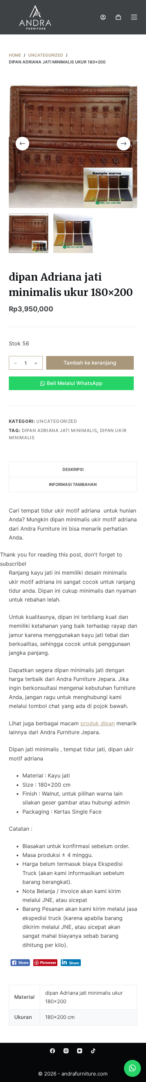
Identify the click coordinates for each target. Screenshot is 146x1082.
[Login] (103, 17)
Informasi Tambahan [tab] (73, 484)
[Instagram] (66, 1050)
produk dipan (97, 723)
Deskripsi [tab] (73, 469)
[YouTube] (79, 1050)
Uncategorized (56, 421)
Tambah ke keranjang (89, 362)
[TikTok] (93, 1050)
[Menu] (134, 17)
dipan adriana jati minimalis (59, 430)
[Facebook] (52, 1050)
